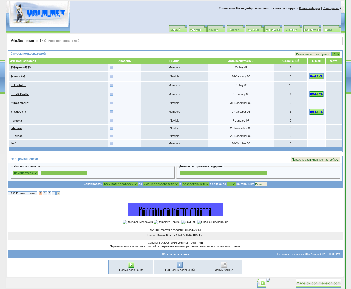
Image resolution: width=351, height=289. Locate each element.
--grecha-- (17, 120)
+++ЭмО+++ (18, 111)
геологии (178, 229)
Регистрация (331, 8)
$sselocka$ (18, 76)
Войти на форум (309, 8)
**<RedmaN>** (20, 102)
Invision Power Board (160, 235)
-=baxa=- (16, 128)
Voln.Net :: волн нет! (26, 41)
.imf (13, 143)
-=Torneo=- (18, 135)
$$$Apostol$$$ (21, 67)
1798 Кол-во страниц (22, 193)
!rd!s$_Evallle (20, 94)
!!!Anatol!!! (18, 85)
